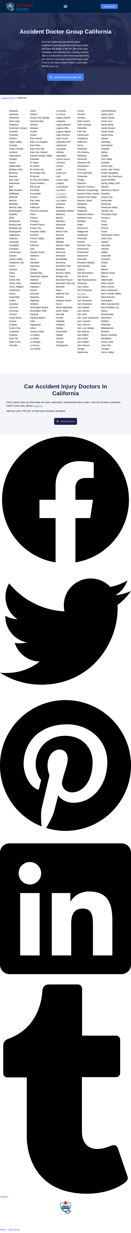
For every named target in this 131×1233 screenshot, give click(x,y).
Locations (4, 1196)
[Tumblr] (65, 1193)
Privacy (3, 1229)
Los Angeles (61, 194)
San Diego (81, 294)
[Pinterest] (65, 832)
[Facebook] (65, 564)
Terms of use (14, 1229)
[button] (65, 6)
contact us (37, 406)
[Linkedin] (65, 983)
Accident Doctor (7, 98)
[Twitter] (65, 696)
